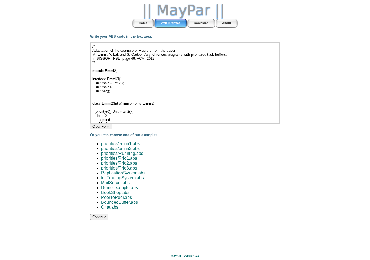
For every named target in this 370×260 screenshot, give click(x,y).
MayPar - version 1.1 (185, 255)
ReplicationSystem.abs (123, 173)
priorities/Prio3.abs (119, 168)
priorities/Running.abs (122, 153)
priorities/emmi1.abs (120, 143)
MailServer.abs (115, 182)
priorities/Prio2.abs (119, 163)
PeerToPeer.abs (116, 197)
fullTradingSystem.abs (122, 178)
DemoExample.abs (119, 187)
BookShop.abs (115, 192)
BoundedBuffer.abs (119, 202)
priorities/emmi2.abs (120, 148)
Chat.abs (109, 207)
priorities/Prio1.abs (119, 158)
